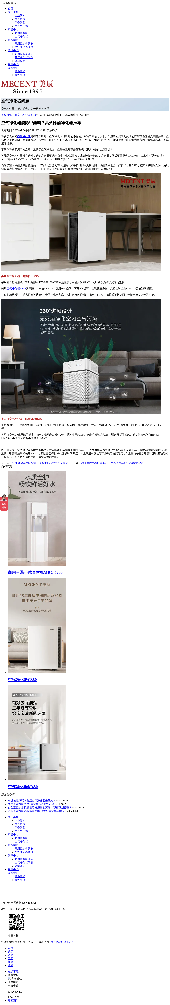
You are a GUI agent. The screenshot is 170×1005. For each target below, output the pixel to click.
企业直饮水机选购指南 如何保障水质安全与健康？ (37, 811)
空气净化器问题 (24, 57)
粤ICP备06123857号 (62, 941)
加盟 (10, 961)
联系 (10, 965)
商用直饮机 (21, 33)
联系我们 (13, 67)
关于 (10, 951)
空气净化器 (21, 36)
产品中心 (13, 29)
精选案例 (13, 40)
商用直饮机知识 (24, 53)
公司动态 (20, 60)
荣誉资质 (20, 22)
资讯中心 (13, 50)
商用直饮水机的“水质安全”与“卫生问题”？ (33, 804)
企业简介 (20, 15)
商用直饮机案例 (24, 43)
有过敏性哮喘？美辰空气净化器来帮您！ (32, 800)
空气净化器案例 (24, 47)
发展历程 (20, 19)
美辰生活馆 (21, 26)
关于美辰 (13, 12)
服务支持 (20, 74)
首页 (10, 8)
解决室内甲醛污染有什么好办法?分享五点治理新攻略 (112, 463)
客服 (10, 958)
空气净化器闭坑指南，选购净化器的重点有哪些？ (41, 463)
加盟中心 (13, 64)
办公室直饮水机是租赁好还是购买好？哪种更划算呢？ (40, 807)
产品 (10, 955)
